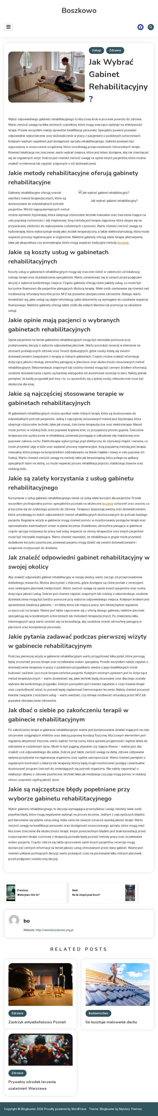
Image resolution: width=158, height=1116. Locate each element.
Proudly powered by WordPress (65, 1109)
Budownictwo (98, 1013)
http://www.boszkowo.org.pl (54, 930)
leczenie (107, 503)
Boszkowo (79, 11)
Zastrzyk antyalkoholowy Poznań (37, 1022)
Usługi (96, 50)
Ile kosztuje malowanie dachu (111, 1022)
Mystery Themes (130, 1109)
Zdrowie (115, 50)
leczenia (123, 243)
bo (26, 920)
